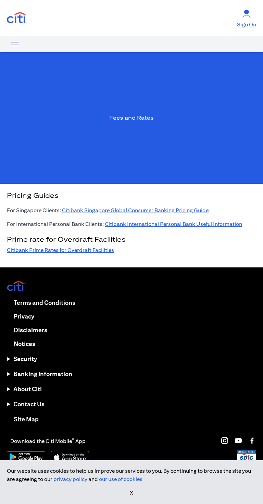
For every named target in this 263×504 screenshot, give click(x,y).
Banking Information (42, 373)
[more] (15, 44)
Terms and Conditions (44, 302)
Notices (24, 343)
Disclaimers (30, 330)
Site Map (26, 419)
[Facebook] (252, 440)
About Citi (27, 389)
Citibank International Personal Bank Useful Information (173, 224)
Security (25, 358)
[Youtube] (238, 440)
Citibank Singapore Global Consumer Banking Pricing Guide (135, 210)
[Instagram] (225, 440)
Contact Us (29, 404)
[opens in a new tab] (16, 18)
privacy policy (70, 479)
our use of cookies (120, 479)
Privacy (24, 316)
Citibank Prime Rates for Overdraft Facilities (60, 250)
